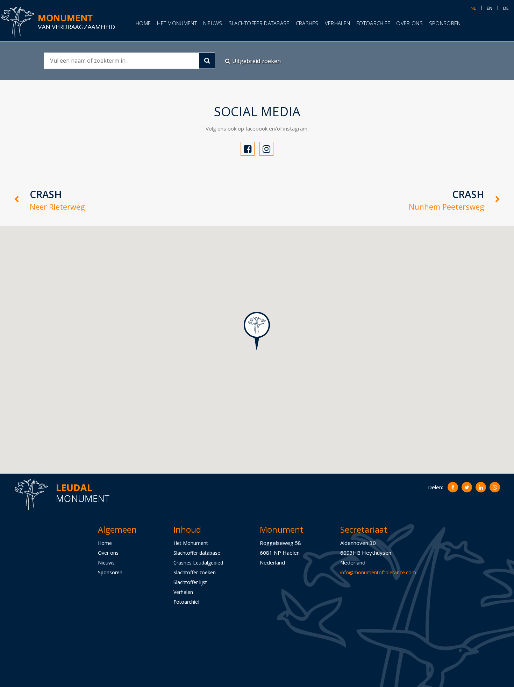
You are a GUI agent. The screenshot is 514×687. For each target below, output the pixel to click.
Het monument (177, 23)
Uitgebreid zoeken (256, 61)
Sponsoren (445, 23)
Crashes (307, 23)
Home (143, 23)
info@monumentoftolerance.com (378, 572)
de (506, 8)
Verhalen (337, 23)
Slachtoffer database (259, 23)
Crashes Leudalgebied (198, 562)
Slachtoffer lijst (190, 582)
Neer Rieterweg (57, 200)
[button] (257, 331)
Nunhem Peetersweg (446, 200)
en (489, 8)
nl (473, 8)
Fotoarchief (373, 23)
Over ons (409, 23)
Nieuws (212, 23)
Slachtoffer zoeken (194, 572)
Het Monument (190, 542)
